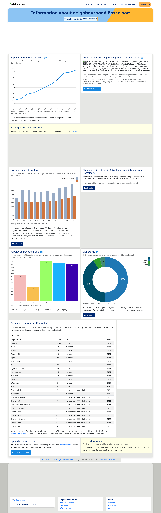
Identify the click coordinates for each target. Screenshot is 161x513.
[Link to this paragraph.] (45, 57)
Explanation (17, 243)
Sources (111, 503)
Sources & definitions (21, 452)
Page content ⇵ (89, 18)
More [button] (114, 4)
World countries (66, 508)
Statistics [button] (88, 4)
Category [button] (16, 335)
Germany (64, 505)
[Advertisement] (75, 38)
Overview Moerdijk (107, 459)
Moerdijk (76, 131)
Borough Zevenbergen (63, 459)
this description (66, 445)
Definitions (112, 505)
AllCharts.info (46, 459)
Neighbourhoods (91, 89)
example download (18, 434)
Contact (111, 508)
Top (119, 459)
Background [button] (102, 4)
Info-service (145, 4)
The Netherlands (67, 503)
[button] (128, 4)
